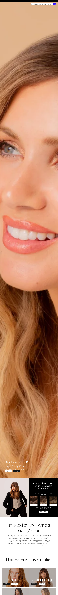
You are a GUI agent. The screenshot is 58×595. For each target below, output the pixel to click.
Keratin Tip (43, 541)
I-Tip (38, 541)
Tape (32, 541)
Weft (35, 541)
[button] (34, 4)
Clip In (49, 541)
